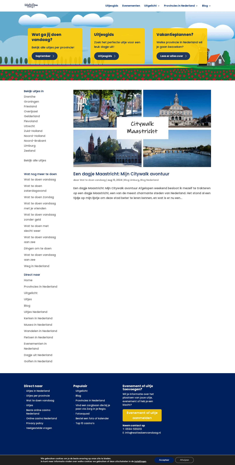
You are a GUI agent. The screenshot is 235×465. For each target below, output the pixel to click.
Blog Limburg (131, 180)
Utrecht (29, 126)
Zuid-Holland (33, 131)
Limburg (29, 146)
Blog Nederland (149, 180)
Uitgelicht (150, 6)
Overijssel (31, 111)
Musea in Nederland (38, 325)
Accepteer (164, 459)
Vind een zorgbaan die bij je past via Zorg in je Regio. (93, 407)
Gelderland (32, 116)
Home (28, 280)
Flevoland (31, 121)
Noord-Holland (34, 136)
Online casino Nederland (41, 418)
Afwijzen (184, 459)
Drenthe (29, 97)
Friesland (30, 106)
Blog (205, 6)
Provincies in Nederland (179, 6)
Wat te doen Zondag (39, 197)
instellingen (140, 461)
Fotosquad (83, 413)
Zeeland (29, 151)
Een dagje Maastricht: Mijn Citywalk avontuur (121, 174)
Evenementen (131, 6)
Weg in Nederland (36, 266)
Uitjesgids (111, 6)
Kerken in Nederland (38, 318)
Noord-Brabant (35, 141)
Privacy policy (34, 423)
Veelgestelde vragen (39, 428)
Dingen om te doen (37, 248)
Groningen (31, 102)
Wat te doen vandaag (93, 180)
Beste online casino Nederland (38, 411)
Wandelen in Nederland (40, 331)
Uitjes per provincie (38, 395)
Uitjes (28, 299)
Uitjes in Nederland (38, 391)
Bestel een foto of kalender (92, 418)
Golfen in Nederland (38, 361)
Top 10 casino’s (85, 423)
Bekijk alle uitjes (35, 160)
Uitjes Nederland (35, 312)
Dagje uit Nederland (38, 355)
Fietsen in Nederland (38, 337)
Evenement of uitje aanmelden (142, 415)
